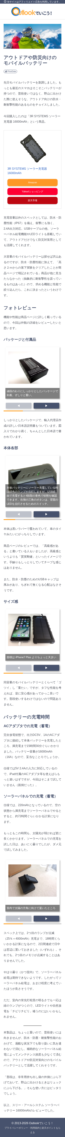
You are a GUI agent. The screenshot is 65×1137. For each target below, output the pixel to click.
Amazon (32, 182)
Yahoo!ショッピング (32, 191)
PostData (12, 71)
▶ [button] (46, 405)
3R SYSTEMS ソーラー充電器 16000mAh (27, 171)
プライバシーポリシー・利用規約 (22, 1127)
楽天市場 (32, 200)
